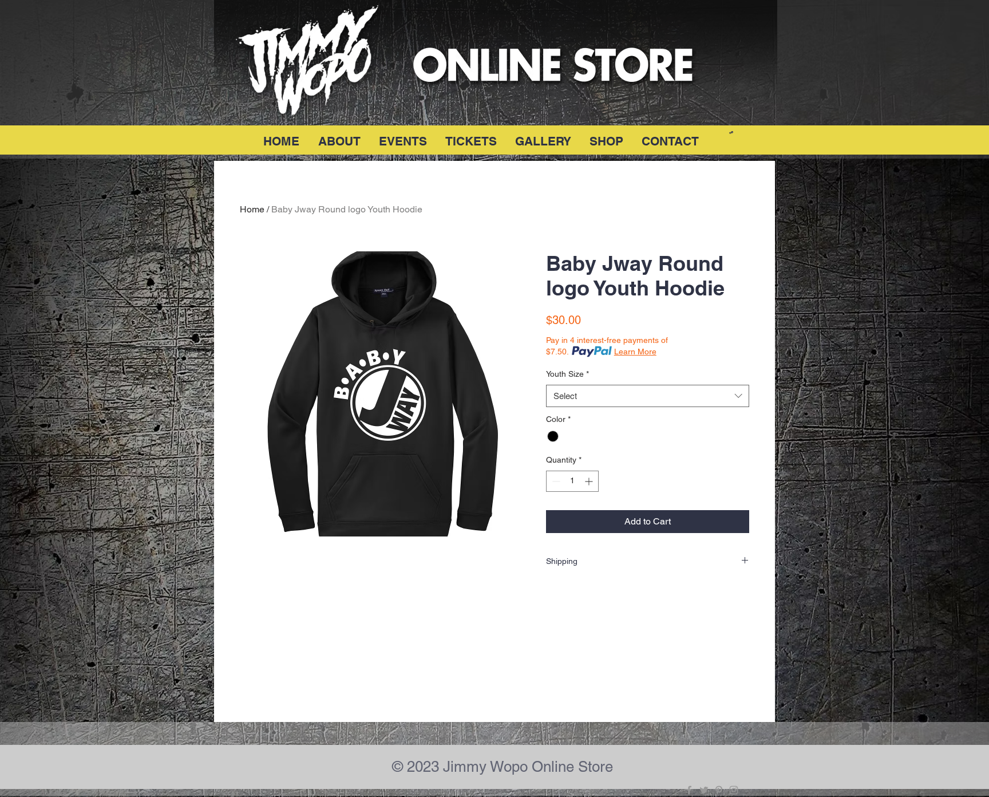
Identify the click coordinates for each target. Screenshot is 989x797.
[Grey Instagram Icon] (733, 790)
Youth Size (567, 373)
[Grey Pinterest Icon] (719, 790)
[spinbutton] (572, 481)
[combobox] (647, 396)
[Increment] (590, 481)
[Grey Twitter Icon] (704, 790)
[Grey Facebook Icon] (689, 790)
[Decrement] (555, 481)
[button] (731, 132)
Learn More (635, 351)
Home (252, 209)
